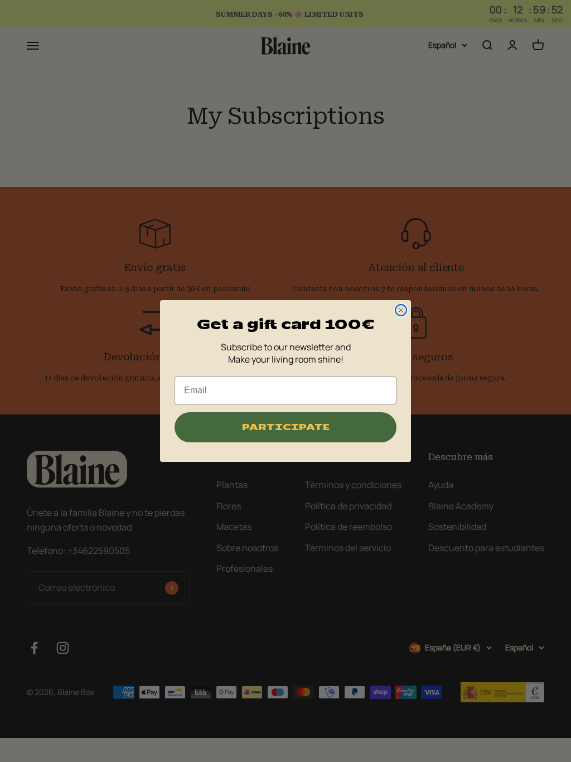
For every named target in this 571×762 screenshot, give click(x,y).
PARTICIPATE (286, 427)
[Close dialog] (401, 310)
